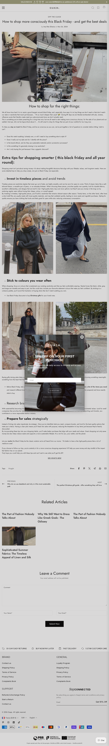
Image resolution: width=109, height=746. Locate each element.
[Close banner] (107, 2)
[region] (54, 2)
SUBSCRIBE (55, 391)
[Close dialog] (82, 337)
